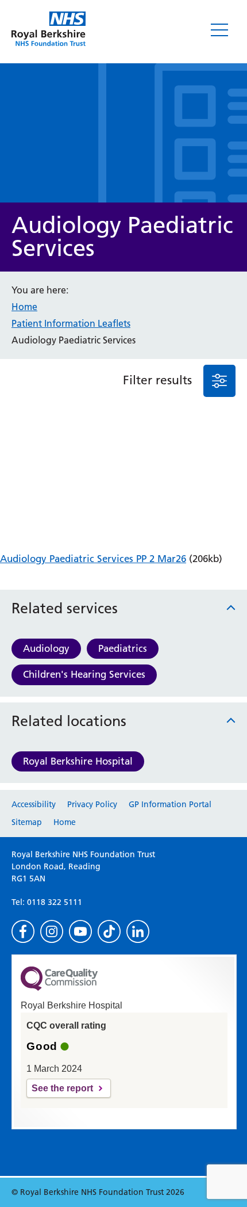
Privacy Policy (92, 804)
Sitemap (26, 822)
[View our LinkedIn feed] (137, 931)
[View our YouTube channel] (80, 931)
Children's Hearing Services (84, 674)
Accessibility (33, 804)
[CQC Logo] (59, 987)
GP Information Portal (170, 804)
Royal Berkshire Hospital (78, 761)
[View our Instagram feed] (51, 931)
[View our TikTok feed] (109, 931)
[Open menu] (219, 30)
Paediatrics (122, 648)
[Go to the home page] (48, 29)
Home (24, 306)
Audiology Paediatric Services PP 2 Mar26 (93, 558)
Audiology (46, 648)
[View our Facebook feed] (22, 931)
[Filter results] (219, 381)
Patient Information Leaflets (70, 323)
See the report (62, 1088)
